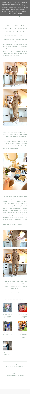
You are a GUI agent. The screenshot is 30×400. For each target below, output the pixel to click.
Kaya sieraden (9, 220)
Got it (20, 14)
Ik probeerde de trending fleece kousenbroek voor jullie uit (22, 335)
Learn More (12, 14)
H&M (22, 284)
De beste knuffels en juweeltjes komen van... (7, 316)
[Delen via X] (12, 293)
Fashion (20, 35)
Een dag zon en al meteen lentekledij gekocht (22, 316)
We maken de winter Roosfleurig (7, 333)
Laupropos (16, 397)
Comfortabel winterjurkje (7, 353)
